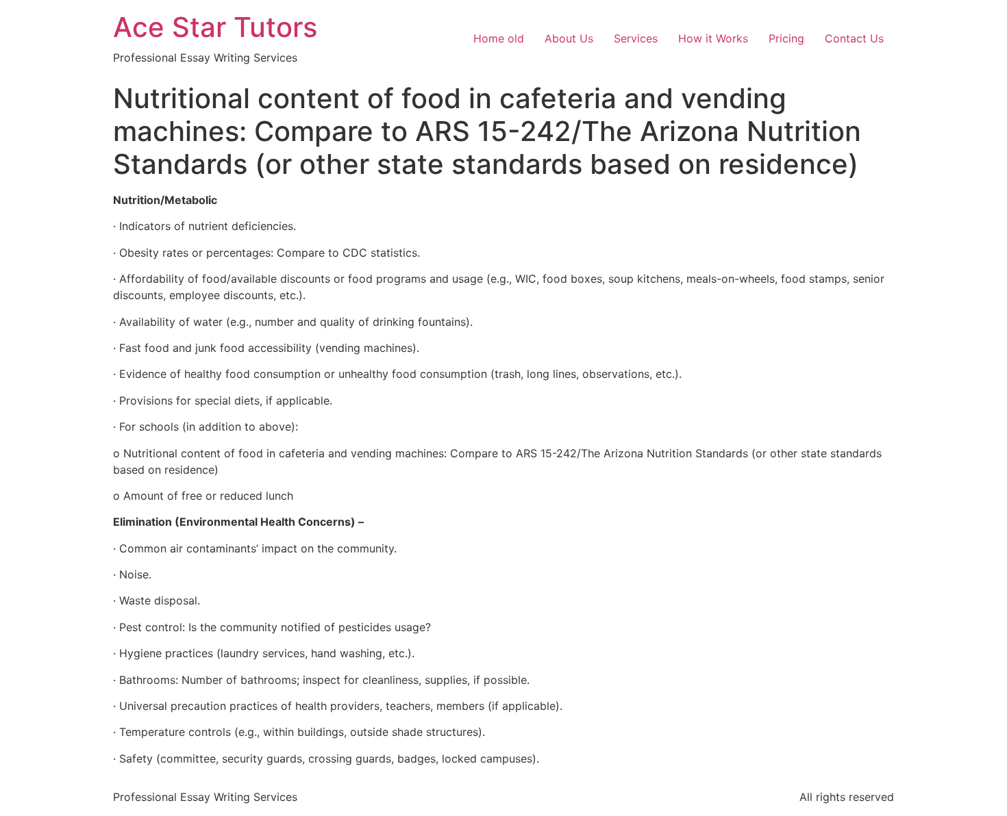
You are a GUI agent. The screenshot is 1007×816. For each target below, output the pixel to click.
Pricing (786, 38)
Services (636, 38)
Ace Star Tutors (215, 27)
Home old (498, 38)
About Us (569, 38)
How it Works (713, 38)
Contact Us (854, 38)
